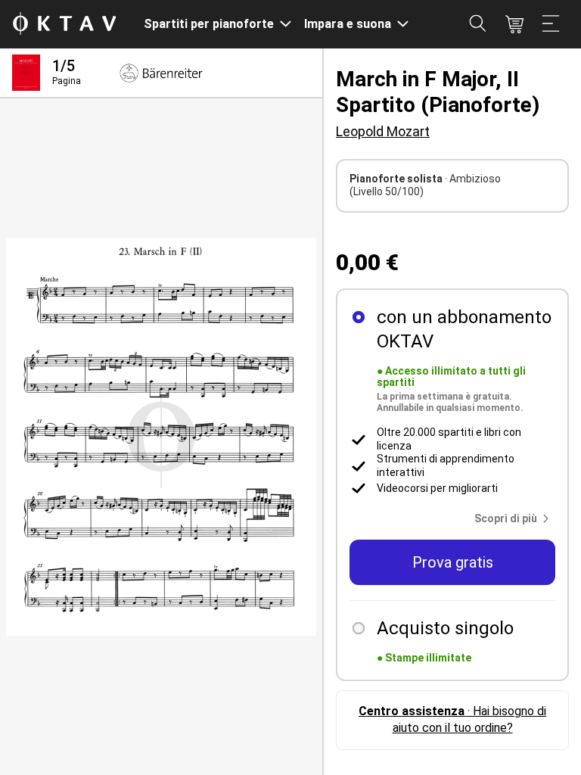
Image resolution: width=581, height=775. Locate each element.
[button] (514, 518)
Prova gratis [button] (452, 562)
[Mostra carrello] (514, 24)
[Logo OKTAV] (64, 24)
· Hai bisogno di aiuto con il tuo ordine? (452, 719)
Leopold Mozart (383, 131)
